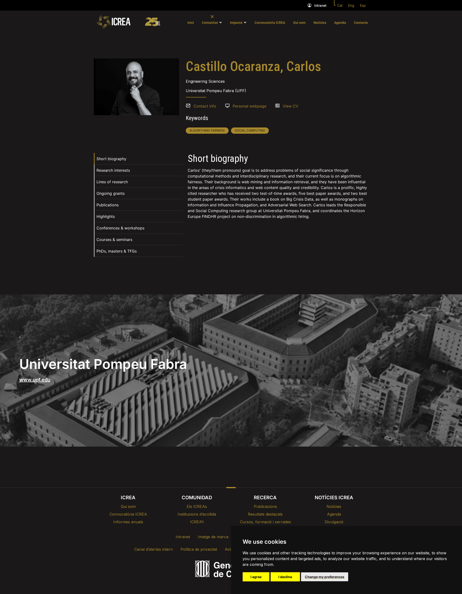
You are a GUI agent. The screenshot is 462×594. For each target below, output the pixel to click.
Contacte (361, 23)
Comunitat (210, 23)
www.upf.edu (34, 380)
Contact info (204, 106)
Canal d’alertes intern (153, 549)
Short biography (111, 158)
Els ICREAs (197, 506)
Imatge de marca (213, 536)
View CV (290, 106)
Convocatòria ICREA (270, 23)
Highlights (105, 216)
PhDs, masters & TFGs (116, 251)
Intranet (320, 5)
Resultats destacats (265, 514)
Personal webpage (249, 106)
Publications (107, 204)
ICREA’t (197, 521)
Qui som (299, 23)
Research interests (113, 170)
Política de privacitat (198, 549)
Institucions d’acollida (197, 514)
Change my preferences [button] (324, 577)
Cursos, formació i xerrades (265, 521)
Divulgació (334, 521)
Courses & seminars (114, 239)
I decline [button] (285, 577)
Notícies (320, 23)
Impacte (236, 23)
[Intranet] (309, 5)
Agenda (340, 23)
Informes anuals (128, 521)
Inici (190, 23)
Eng (351, 5)
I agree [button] (256, 577)
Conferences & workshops (120, 228)
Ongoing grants (110, 193)
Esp (363, 5)
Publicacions (265, 506)
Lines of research (112, 181)
